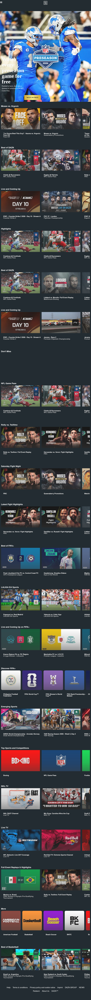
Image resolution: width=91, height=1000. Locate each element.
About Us (45, 991)
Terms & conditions (20, 987)
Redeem (36, 991)
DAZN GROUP (71, 987)
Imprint (60, 987)
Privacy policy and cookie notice (42, 987)
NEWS (81, 987)
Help (8, 987)
